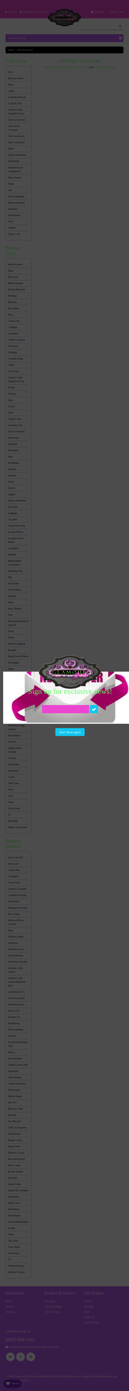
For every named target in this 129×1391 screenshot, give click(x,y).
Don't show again (70, 732)
